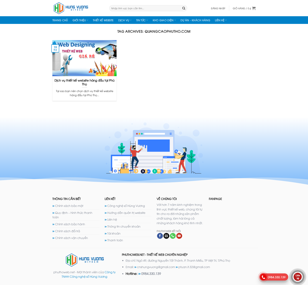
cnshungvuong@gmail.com (156, 267)
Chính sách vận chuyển (71, 238)
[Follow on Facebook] (160, 236)
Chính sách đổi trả (67, 231)
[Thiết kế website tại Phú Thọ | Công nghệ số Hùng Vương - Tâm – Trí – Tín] (78, 8)
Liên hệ (219, 20)
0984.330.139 (151, 273)
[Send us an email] (166, 236)
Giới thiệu (79, 20)
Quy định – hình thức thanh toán (72, 215)
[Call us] (173, 236)
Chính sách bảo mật (69, 206)
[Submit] (184, 8)
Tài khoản (113, 233)
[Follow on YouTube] (179, 236)
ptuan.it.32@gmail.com (194, 267)
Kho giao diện (163, 20)
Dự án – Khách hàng (195, 20)
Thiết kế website (103, 20)
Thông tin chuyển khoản (123, 226)
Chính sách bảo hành (70, 224)
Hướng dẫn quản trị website (126, 213)
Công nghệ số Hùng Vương (126, 206)
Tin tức (141, 20)
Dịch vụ (123, 20)
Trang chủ (60, 20)
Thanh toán (115, 240)
